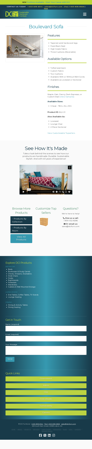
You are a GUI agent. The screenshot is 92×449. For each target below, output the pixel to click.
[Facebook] (40, 435)
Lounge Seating (14, 297)
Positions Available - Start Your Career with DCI (48, 2)
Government (46, 379)
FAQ (46, 392)
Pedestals (12, 283)
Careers (46, 413)
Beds (10, 269)
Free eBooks (46, 399)
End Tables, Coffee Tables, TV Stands (23, 295)
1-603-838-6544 (35, 6)
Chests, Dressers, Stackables (20, 274)
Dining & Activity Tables (18, 305)
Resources (57, 429)
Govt (71, 429)
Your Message (11, 344)
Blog (65, 429)
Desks (10, 278)
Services (36, 429)
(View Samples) (67, 97)
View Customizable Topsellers (61, 133)
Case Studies (46, 429)
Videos (46, 385)
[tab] (21, 220)
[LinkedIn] (49, 435)
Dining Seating (14, 307)
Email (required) (12, 334)
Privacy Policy (47, 431)
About (20, 429)
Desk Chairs (13, 276)
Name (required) (12, 324)
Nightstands (13, 280)
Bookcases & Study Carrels (19, 272)
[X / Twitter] (45, 435)
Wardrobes (12, 285)
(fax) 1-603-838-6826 (74, 6)
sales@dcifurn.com (53, 6)
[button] (84, 14)
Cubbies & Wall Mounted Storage (21, 287)
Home (13, 429)
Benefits (27, 429)
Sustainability (46, 406)
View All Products (21, 238)
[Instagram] (53, 435)
